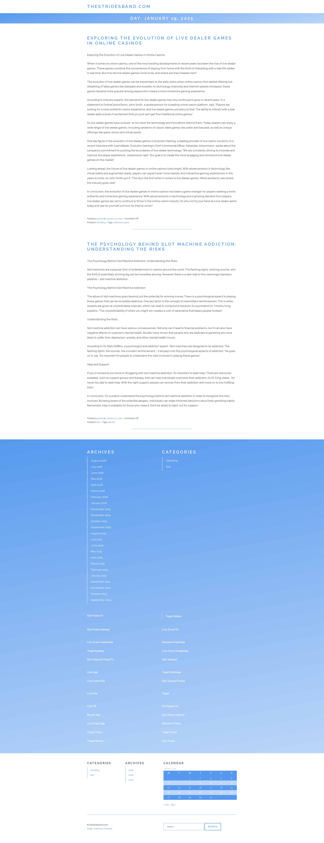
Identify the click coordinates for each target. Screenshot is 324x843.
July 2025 (96, 539)
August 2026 (98, 460)
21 (179, 792)
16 (200, 787)
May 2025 (96, 551)
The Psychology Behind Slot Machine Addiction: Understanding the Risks (162, 247)
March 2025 (98, 563)
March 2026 (98, 490)
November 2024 (100, 587)
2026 (130, 770)
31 (211, 797)
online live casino (121, 222)
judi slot (111, 422)
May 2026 (96, 478)
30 (200, 797)
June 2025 (97, 545)
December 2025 (100, 509)
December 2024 (100, 581)
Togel (165, 693)
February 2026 (99, 497)
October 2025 (99, 521)
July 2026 (96, 466)
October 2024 (99, 593)
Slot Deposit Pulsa (173, 680)
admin (100, 218)
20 (169, 792)
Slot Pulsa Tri (95, 615)
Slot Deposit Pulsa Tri (100, 659)
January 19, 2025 (114, 218)
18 (221, 787)
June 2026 (97, 472)
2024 (130, 780)
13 (169, 787)
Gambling (100, 222)
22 (190, 792)
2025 (130, 775)
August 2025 (98, 533)
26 (231, 792)
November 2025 (100, 515)
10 (211, 782)
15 (190, 787)
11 (221, 782)
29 (190, 797)
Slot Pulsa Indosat (98, 629)
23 (200, 792)
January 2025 (99, 575)
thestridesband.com (119, 6)
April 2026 (97, 484)
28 (179, 797)
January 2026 (99, 503)
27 (169, 797)
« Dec (166, 804)
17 (211, 787)
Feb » (173, 804)
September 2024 (101, 600)
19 (231, 787)
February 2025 (99, 569)
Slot (98, 422)
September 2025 (101, 527)
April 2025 (97, 557)
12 (231, 782)
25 (221, 792)
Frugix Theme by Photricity (99, 828)
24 (211, 792)
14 (179, 787)
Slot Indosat (169, 659)
